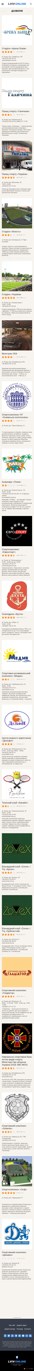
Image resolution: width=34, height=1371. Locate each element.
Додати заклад (10, 1329)
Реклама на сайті (17, 1317)
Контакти (27, 1329)
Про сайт (12, 1325)
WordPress (28, 1346)
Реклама (20, 1329)
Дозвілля (17, 11)
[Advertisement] (17, 1299)
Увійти (10, 1347)
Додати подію (22, 1325)
